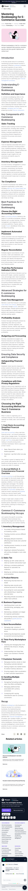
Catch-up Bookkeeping (7, 826)
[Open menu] (24, 6)
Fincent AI (14, 883)
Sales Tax (8, 558)
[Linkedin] (21, 734)
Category (3, 25)
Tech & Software (5, 851)
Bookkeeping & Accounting (18, 825)
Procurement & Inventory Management (20, 834)
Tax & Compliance (5, 828)
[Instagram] (24, 734)
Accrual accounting (6, 476)
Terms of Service (12, 889)
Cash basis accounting (7, 432)
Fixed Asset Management (20, 831)
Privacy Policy (5, 889)
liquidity (15, 306)
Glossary (17, 850)
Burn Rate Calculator (10, 1)
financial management (16, 716)
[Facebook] (17, 734)
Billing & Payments (19, 828)
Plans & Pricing (5, 841)
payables (22, 491)
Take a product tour (18, 810)
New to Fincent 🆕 (20, 873)
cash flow (8, 440)
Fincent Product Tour (6, 839)
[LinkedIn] (6, 817)
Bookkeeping (9, 25)
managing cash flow (13, 108)
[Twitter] (14, 734)
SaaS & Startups (5, 848)
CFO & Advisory (5, 830)
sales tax (9, 188)
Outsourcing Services (6, 837)
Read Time (17, 25)
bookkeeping (17, 65)
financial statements (18, 110)
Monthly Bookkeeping (6, 825)
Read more (5, 764)
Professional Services (6, 853)
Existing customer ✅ (10, 873)
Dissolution (4, 834)
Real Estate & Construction (5, 856)
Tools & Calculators (19, 853)
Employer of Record (6, 835)
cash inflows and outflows (8, 304)
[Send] (25, 880)
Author (3, 23)
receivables (12, 489)
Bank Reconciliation (12, 624)
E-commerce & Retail (6, 850)
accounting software (11, 216)
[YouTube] (11, 817)
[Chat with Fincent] (25, 887)
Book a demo (6, 810)
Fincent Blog (17, 848)
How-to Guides (18, 851)
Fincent (8, 226)
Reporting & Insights (19, 830)
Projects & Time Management (18, 837)
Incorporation (5, 832)
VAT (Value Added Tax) (19, 188)
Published (16, 23)
